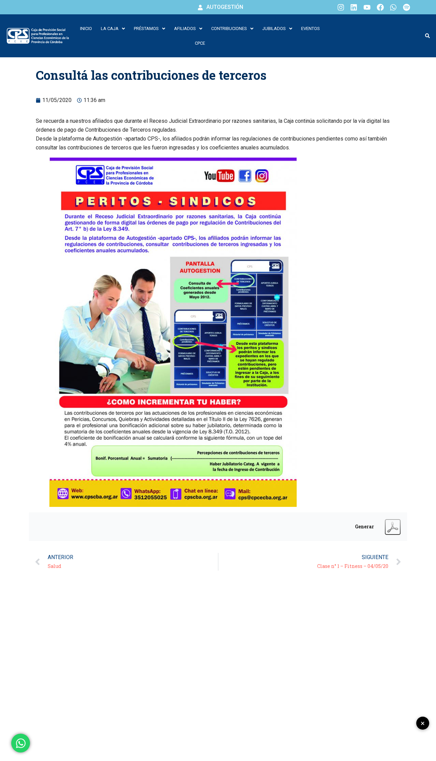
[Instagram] (340, 7)
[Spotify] (406, 7)
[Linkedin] (354, 7)
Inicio (86, 28)
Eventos (310, 28)
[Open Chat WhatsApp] (20, 743)
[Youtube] (367, 7)
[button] (112, 28)
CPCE (200, 43)
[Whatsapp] (393, 7)
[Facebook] (380, 7)
